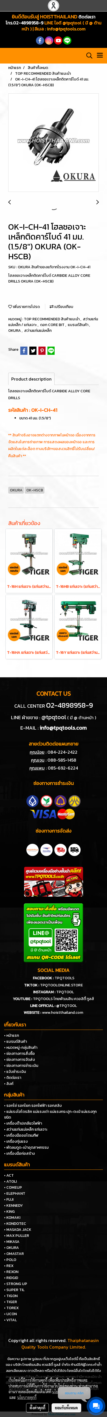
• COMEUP (13, 1187)
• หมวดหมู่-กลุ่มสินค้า (20, 1047)
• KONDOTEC (15, 1223)
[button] (87, 56)
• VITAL (10, 1320)
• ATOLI (10, 1181)
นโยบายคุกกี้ (26, 1397)
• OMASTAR (14, 1254)
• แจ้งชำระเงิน (15, 1072)
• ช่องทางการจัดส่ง (19, 1059)
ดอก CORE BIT (52, 325)
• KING (9, 1211)
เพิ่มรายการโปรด (26, 307)
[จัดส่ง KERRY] (33, 849)
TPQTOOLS (64, 978)
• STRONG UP (15, 1284)
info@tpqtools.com (66, 28)
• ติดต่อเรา (12, 1078)
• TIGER (10, 1302)
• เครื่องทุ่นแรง (16, 1141)
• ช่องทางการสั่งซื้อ (19, 1053)
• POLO (10, 1260)
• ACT (9, 1175)
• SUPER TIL (14, 1290)
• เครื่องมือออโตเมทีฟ (21, 1135)
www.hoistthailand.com (62, 1012)
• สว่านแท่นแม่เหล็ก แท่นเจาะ (25, 1129)
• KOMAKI (12, 1217)
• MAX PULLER (16, 1236)
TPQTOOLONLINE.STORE (61, 985)
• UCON (10, 1314)
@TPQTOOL (66, 1006)
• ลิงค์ (8, 1084)
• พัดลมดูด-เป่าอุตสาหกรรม (26, 1147)
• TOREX (11, 1308)
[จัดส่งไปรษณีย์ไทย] (47, 849)
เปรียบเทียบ (63, 307)
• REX (8, 1266)
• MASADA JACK (17, 1229)
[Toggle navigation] (100, 56)
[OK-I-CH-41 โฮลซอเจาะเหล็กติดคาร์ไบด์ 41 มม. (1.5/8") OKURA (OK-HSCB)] (53, 143)
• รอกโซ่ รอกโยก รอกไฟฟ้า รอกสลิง (33, 1105)
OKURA (15, 330)
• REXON (11, 1272)
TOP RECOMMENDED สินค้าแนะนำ (52, 319)
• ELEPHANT (14, 1193)
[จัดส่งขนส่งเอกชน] (74, 849)
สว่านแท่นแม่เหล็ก (38, 330)
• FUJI (8, 1199)
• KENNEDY (13, 1205)
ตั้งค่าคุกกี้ (37, 1407)
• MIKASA (11, 1242)
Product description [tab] (31, 379)
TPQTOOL (65, 992)
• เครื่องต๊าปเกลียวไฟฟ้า (23, 1123)
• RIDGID (11, 1278)
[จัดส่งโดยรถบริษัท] (60, 849)
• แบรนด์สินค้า (15, 1041)
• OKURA (11, 1248)
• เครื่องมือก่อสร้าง (19, 1153)
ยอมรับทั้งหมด (66, 1407)
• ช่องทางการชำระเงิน (21, 1065)
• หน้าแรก (11, 1035)
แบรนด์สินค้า (78, 325)
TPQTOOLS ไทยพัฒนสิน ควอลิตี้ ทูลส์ (63, 999)
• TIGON (11, 1296)
